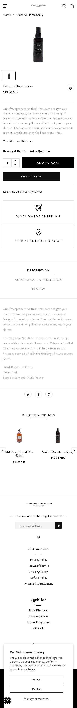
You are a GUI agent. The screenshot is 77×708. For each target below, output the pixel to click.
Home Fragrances (38, 622)
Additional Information (38, 280)
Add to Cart (48, 162)
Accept (36, 679)
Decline (36, 689)
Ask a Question (40, 151)
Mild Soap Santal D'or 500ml (19, 453)
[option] (38, 46)
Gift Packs (38, 628)
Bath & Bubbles (38, 616)
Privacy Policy (38, 560)
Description (38, 270)
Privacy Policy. (26, 669)
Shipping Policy (38, 571)
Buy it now (31, 176)
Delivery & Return (14, 151)
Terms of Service (38, 565)
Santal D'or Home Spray (57, 452)
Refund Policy (38, 577)
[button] (7, 700)
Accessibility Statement (38, 583)
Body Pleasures (38, 610)
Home (7, 15)
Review (38, 289)
